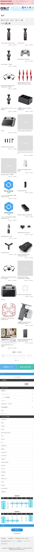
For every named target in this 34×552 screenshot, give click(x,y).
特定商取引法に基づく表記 (21, 538)
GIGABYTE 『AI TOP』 (7, 404)
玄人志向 (3, 465)
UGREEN (3, 491)
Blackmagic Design (5, 432)
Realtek (3, 475)
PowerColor (4, 452)
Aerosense (3, 419)
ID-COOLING (4, 488)
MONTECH (3, 478)
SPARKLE (3, 472)
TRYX (2, 482)
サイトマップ (27, 541)
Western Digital (4, 462)
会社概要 (3, 538)
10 (24, 355)
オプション (3, 413)
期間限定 (3, 390)
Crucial (2, 439)
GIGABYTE (4, 445)
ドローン (3, 400)
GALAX (3, 468)
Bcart (24, 549)
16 (28, 355)
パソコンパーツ (5, 394)
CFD (2, 436)
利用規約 (19, 541)
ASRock (3, 426)
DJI (2, 442)
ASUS (2, 429)
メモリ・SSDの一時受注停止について (20, 1)
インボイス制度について (19, 3)
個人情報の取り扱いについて (8, 541)
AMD (2, 422)
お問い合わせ (4, 543)
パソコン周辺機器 (5, 397)
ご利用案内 (10, 538)
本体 (2, 410)
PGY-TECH (4, 455)
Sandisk (3, 485)
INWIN (2, 449)
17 (31, 355)
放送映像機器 (4, 407)
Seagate (3, 459)
